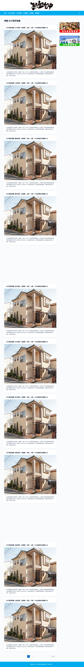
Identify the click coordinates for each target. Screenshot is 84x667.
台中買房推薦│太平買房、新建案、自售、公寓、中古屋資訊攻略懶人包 (27, 28)
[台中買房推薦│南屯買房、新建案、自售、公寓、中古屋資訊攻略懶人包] (30, 308)
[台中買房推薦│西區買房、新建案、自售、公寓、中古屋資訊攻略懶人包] (30, 567)
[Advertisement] (30, 264)
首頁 (5, 13)
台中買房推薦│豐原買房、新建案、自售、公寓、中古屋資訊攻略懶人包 (27, 138)
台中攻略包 (19, 13)
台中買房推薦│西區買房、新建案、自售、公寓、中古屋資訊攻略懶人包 (27, 545)
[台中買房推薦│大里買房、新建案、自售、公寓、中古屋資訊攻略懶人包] (30, 105)
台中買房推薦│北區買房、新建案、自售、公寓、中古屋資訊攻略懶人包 (27, 600)
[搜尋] (79, 13)
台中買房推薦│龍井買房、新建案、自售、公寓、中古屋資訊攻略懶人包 (27, 194)
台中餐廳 (25, 13)
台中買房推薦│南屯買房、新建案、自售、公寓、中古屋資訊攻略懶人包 (27, 286)
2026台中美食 (11, 13)
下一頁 (53, 656)
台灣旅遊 (37, 13)
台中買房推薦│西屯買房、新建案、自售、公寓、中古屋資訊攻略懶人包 (27, 397)
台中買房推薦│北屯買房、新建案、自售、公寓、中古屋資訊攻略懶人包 (27, 342)
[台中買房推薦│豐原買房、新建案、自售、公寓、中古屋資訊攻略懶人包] (30, 160)
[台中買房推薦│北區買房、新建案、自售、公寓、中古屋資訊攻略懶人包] (30, 622)
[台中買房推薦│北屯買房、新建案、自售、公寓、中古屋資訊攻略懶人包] (30, 363)
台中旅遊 (31, 13)
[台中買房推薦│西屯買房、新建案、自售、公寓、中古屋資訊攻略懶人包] (30, 419)
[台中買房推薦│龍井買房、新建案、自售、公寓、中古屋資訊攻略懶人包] (30, 215)
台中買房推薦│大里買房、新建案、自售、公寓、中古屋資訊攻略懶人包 (27, 83)
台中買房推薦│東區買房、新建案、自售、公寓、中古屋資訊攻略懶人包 (27, 452)
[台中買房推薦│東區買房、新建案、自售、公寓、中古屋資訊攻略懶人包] (30, 474)
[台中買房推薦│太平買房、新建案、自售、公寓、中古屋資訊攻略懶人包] (30, 49)
